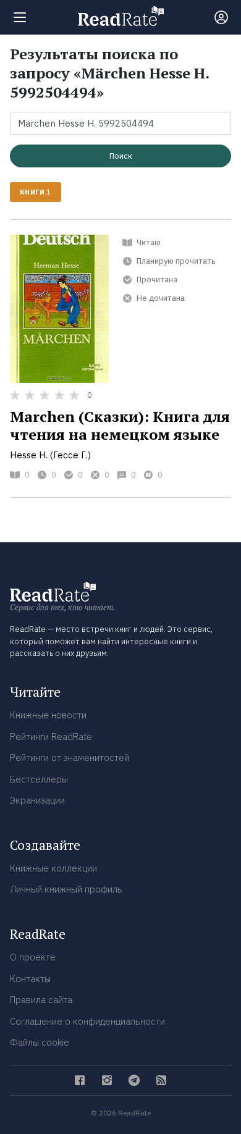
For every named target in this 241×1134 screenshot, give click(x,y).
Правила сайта (41, 1000)
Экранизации (37, 800)
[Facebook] (80, 1080)
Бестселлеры (39, 779)
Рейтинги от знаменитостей (69, 757)
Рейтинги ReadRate (51, 736)
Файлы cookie (39, 1042)
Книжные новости (48, 715)
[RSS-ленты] (161, 1080)
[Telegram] (134, 1080)
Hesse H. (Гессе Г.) (50, 455)
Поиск (120, 156)
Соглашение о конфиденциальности (87, 1021)
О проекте (33, 957)
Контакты (30, 979)
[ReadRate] (121, 16)
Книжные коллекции (53, 868)
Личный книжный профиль (66, 889)
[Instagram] (107, 1080)
